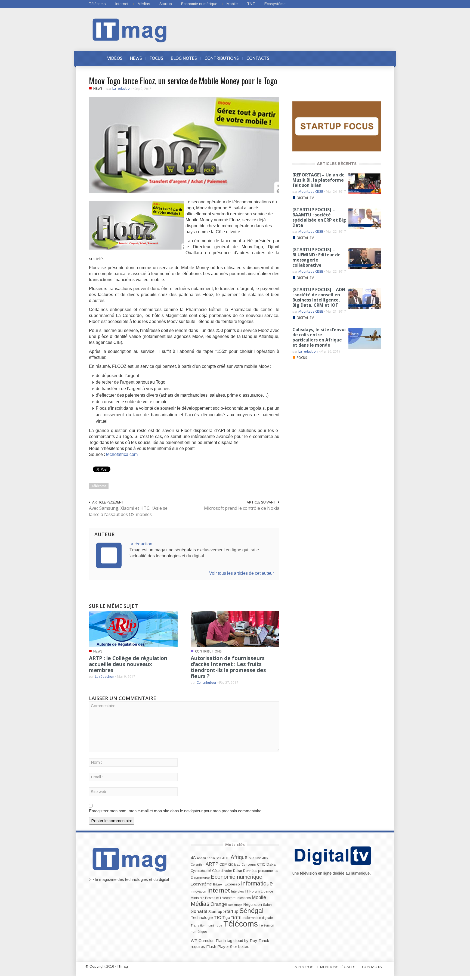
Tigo (226, 917)
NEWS (136, 58)
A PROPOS (304, 967)
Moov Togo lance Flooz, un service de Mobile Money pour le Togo (183, 80)
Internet (121, 4)
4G (193, 858)
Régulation (252, 905)
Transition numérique (206, 925)
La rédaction (122, 88)
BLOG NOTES (184, 58)
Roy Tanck (259, 940)
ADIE (226, 858)
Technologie (202, 917)
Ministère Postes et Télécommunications (221, 898)
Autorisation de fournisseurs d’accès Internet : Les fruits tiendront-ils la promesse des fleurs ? (228, 667)
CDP (223, 864)
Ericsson (218, 884)
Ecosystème (275, 4)
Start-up (215, 911)
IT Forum (252, 891)
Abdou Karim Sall (209, 858)
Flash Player (217, 946)
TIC (217, 917)
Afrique (239, 857)
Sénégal (251, 910)
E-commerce (200, 877)
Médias (144, 4)
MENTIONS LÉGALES (337, 967)
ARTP (212, 864)
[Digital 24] (336, 126)
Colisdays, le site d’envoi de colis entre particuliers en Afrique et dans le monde (319, 337)
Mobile (232, 4)
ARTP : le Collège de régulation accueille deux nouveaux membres (128, 664)
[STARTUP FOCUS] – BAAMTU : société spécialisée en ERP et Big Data (319, 217)
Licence (267, 891)
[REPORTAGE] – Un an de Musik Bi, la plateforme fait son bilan (318, 180)
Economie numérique (199, 4)
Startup (165, 4)
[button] (375, 58)
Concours (249, 864)
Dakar (237, 871)
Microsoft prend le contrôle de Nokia (241, 508)
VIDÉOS (114, 58)
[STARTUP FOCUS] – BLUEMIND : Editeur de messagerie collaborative (316, 257)
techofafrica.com (122, 454)
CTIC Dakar (267, 864)
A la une (255, 858)
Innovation (198, 891)
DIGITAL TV (305, 198)
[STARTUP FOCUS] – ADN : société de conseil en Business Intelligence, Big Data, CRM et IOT (318, 297)
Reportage (235, 904)
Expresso (232, 884)
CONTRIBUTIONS (222, 58)
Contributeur (207, 682)
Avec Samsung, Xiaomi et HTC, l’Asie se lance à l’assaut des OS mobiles (128, 511)
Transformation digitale (256, 918)
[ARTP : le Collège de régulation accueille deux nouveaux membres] (133, 628)
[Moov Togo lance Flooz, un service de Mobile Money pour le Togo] (184, 144)
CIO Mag (234, 864)
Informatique (257, 883)
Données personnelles (260, 871)
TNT (251, 4)
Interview (237, 891)
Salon (267, 905)
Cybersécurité (201, 871)
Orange (219, 904)
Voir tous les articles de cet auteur (241, 573)
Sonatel (199, 911)
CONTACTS (257, 58)
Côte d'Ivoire (222, 871)
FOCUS (156, 58)
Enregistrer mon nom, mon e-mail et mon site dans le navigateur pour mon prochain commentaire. (175, 811)
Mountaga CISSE (310, 191)
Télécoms (97, 4)
